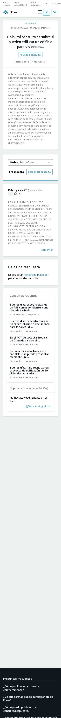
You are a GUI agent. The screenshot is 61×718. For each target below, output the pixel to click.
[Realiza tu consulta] (46, 12)
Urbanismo (30, 23)
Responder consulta (39, 171)
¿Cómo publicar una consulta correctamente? (21, 688)
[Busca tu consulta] (55, 12)
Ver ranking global (39, 406)
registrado (30, 274)
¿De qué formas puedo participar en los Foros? (28, 698)
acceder (44, 274)
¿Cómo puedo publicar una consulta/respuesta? (20, 709)
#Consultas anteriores (40, 27)
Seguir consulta (31, 54)
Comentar (47, 249)
